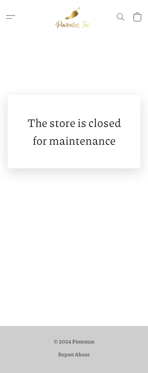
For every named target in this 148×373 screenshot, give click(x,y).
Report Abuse (74, 354)
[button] (74, 17)
